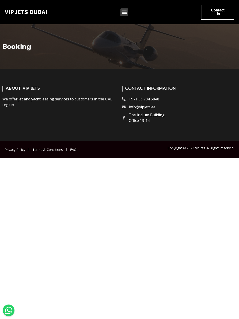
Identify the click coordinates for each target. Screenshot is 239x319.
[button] (124, 12)
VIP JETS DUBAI (26, 12)
